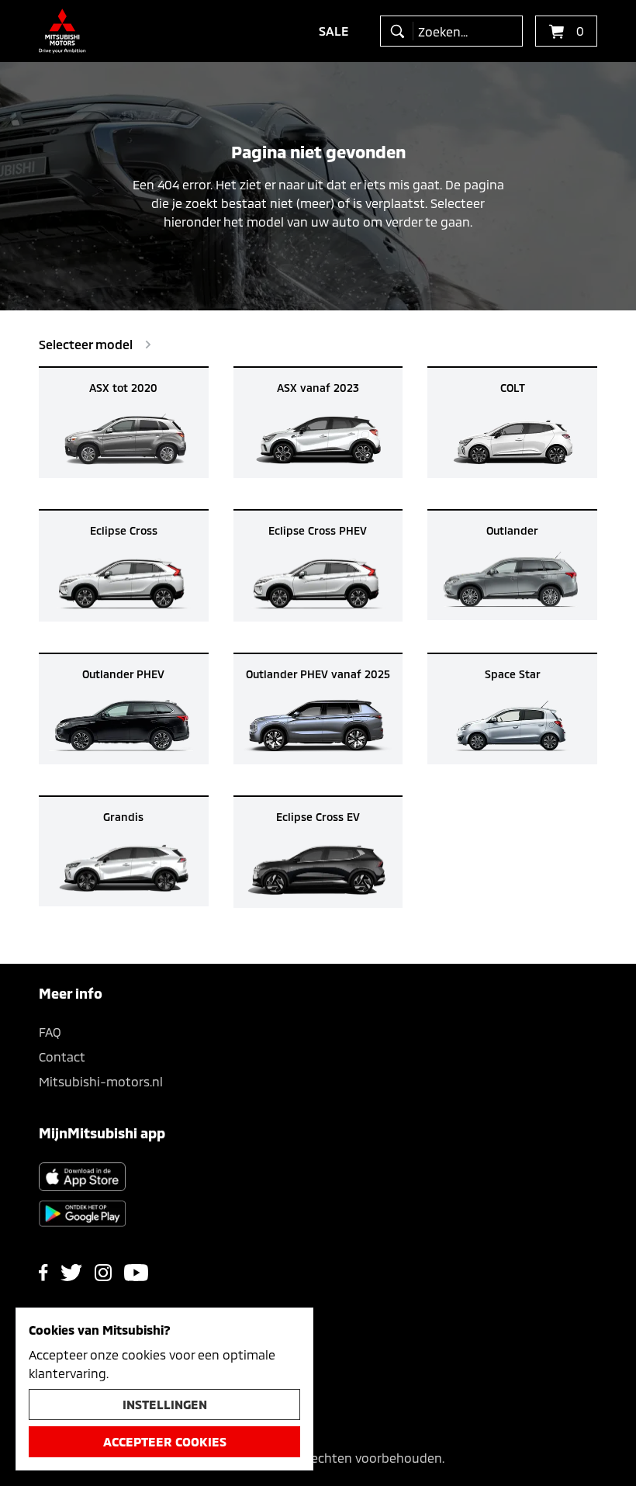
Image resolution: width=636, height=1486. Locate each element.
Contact (62, 1056)
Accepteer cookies (164, 1441)
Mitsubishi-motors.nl (101, 1081)
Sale (334, 30)
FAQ (50, 1031)
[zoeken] (400, 31)
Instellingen (165, 1404)
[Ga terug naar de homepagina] (62, 31)
